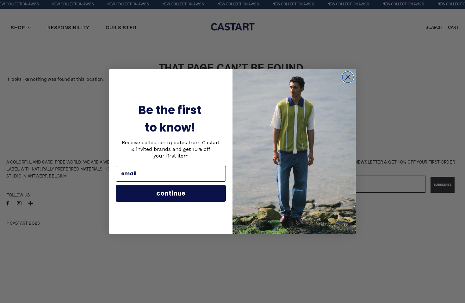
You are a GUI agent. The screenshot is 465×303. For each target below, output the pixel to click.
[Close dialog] (347, 77)
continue (170, 193)
